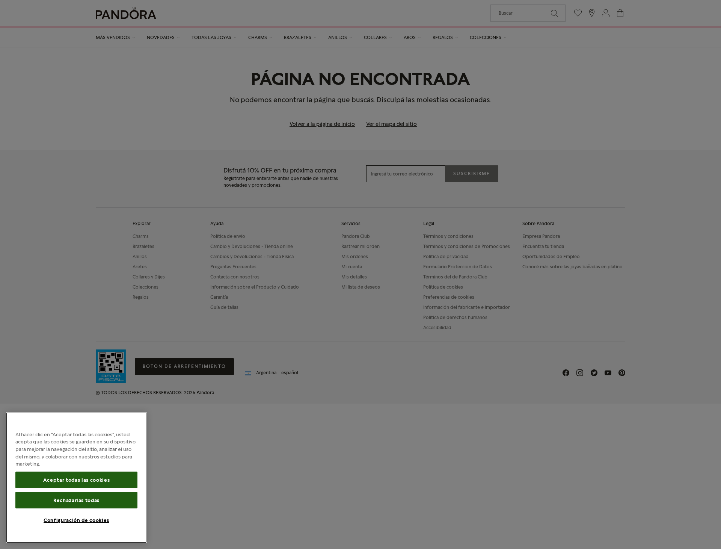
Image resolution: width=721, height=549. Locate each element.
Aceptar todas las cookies (76, 480)
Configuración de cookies (76, 520)
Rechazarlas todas (76, 500)
